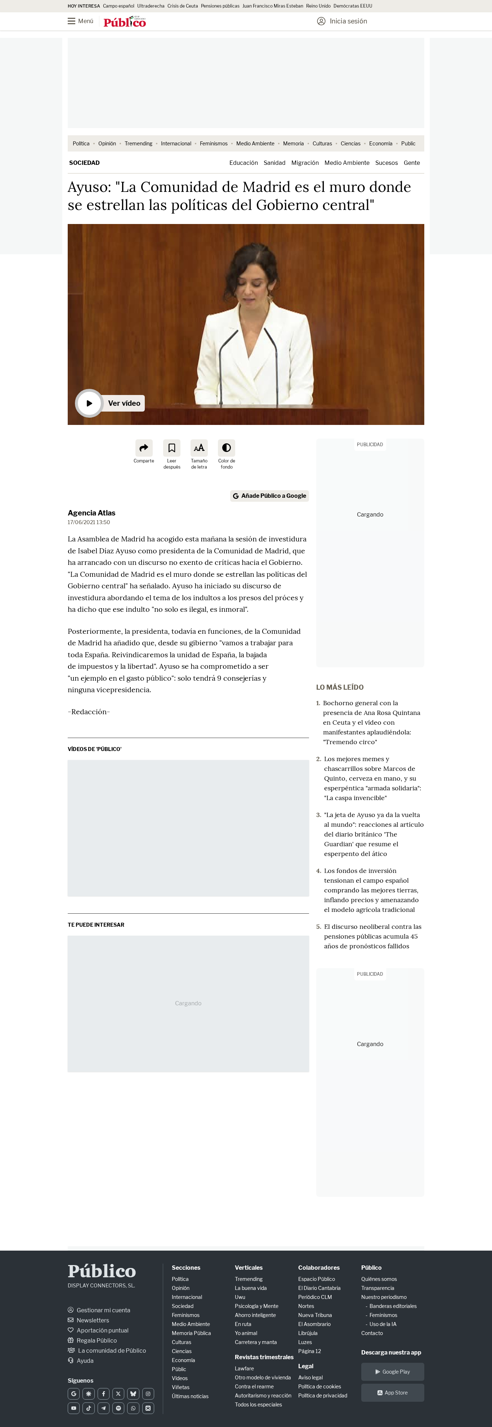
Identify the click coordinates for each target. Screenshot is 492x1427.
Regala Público (96, 1340)
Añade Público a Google (273, 495)
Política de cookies (319, 1386)
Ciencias (351, 143)
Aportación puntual (102, 1330)
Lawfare (244, 1368)
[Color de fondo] (226, 448)
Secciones (186, 1267)
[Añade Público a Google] (74, 1394)
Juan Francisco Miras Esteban (272, 6)
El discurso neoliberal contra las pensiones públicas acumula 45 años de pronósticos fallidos (372, 936)
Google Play (396, 1372)
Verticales (249, 1267)
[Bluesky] (133, 1394)
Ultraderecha (151, 6)
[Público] (125, 22)
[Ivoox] (148, 1408)
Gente (412, 162)
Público (102, 1272)
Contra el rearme (254, 1386)
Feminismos (214, 143)
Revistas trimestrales (264, 1357)
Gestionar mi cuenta (103, 1310)
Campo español (118, 6)
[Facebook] (103, 1394)
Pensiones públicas (220, 6)
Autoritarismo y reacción (263, 1395)
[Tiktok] (88, 1408)
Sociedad (84, 162)
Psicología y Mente (256, 1306)
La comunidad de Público (111, 1350)
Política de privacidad (322, 1395)
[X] (118, 1394)
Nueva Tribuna (315, 1315)
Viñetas (180, 1387)
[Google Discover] (88, 1394)
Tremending (138, 143)
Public (408, 143)
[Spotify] (118, 1408)
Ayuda (85, 1360)
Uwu (240, 1297)
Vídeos (180, 1378)
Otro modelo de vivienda (263, 1377)
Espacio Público (316, 1279)
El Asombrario (314, 1324)
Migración (305, 162)
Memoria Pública (191, 1333)
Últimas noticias (190, 1396)
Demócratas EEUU (353, 6)
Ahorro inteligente (255, 1315)
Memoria (293, 143)
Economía (381, 143)
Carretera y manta (256, 1342)
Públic (179, 1369)
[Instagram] (148, 1394)
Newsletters (92, 1320)
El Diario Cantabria (319, 1288)
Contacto (372, 1333)
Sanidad (275, 162)
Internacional (176, 143)
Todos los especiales (258, 1404)
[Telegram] (103, 1408)
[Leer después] (171, 448)
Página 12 (309, 1351)
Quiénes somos (379, 1279)
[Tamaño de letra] (199, 448)
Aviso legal (310, 1377)
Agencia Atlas (92, 513)
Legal (305, 1366)
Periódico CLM (315, 1297)
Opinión (107, 143)
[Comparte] (144, 448)
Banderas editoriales (393, 1306)
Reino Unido (318, 6)
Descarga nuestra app (391, 1352)
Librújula (308, 1333)
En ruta (243, 1324)
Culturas (322, 143)
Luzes (305, 1342)
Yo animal (246, 1333)
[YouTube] (74, 1408)
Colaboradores (319, 1267)
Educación (243, 162)
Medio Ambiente (255, 143)
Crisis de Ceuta (182, 6)
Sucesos (386, 162)
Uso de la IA (383, 1324)
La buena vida (251, 1288)
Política (81, 143)
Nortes (306, 1306)
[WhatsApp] (133, 1408)
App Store (396, 1392)
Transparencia (377, 1288)
